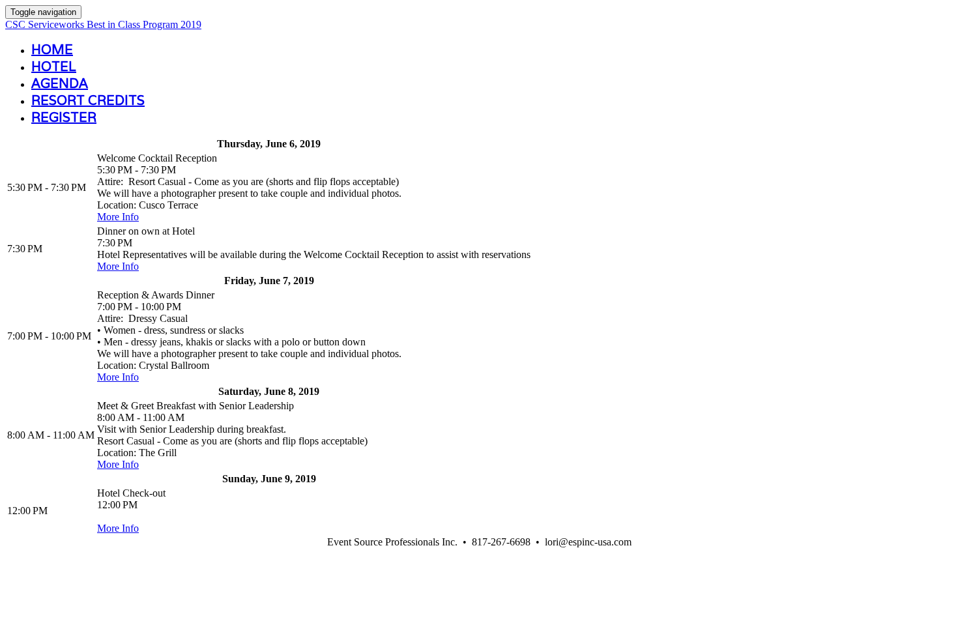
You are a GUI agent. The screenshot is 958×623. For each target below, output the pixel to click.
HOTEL (53, 66)
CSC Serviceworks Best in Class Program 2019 (103, 24)
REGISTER (63, 117)
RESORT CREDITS (88, 100)
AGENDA (59, 83)
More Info (118, 216)
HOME (52, 49)
